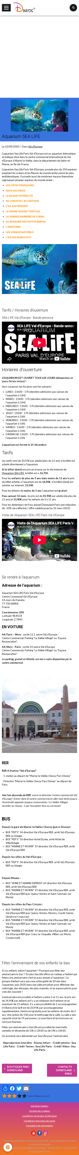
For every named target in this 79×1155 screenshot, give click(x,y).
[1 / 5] (4, 1096)
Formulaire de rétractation (39, 1125)
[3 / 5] (14, 1096)
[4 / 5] (19, 1096)
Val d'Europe (35, 146)
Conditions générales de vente (39, 1120)
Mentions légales (39, 1106)
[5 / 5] (24, 1096)
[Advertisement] (39, 56)
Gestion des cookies (39, 1110)
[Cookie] (7, 1147)
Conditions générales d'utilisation (39, 1115)
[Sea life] (39, 268)
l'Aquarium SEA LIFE (13, 473)
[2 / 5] (9, 1096)
